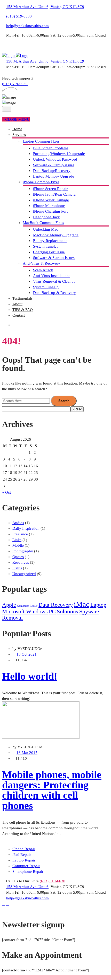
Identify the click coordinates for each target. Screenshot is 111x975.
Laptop (98, 605)
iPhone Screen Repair (50, 189)
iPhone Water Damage (51, 200)
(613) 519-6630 (19, 16)
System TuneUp (46, 246)
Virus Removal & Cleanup (54, 281)
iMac (81, 604)
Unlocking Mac (45, 229)
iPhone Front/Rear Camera (54, 194)
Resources (20, 562)
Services (19, 135)
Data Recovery (55, 605)
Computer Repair (27, 605)
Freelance (20, 534)
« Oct (6, 492)
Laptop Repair (23, 860)
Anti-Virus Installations (51, 276)
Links (16, 540)
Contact (18, 315)
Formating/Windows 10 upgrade (59, 154)
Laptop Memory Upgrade (53, 176)
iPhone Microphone (49, 206)
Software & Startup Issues (54, 258)
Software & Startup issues (53, 165)
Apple (9, 605)
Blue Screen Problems (50, 148)
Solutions (67, 611)
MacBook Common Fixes (43, 223)
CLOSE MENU (17, 119)
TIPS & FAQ (22, 310)
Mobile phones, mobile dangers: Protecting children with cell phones (51, 790)
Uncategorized (24, 574)
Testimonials (22, 298)
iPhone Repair (23, 849)
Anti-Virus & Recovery (41, 263)
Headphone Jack (46, 217)
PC (52, 611)
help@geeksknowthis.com (27, 26)
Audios (18, 523)
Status (17, 568)
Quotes (18, 557)
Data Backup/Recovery (51, 171)
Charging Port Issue (49, 252)
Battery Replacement (50, 241)
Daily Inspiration (25, 528)
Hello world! (29, 676)
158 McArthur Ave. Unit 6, (28, 887)
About (17, 304)
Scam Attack (43, 270)
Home (17, 129)
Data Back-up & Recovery (54, 293)
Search (63, 401)
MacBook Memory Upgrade (55, 235)
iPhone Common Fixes (41, 182)
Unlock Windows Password (55, 159)
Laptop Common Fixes (41, 141)
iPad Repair (21, 854)
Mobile (18, 545)
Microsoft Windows (25, 611)
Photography (22, 551)
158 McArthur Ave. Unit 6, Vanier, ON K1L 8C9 (45, 7)
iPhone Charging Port (50, 211)
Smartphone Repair (27, 871)
